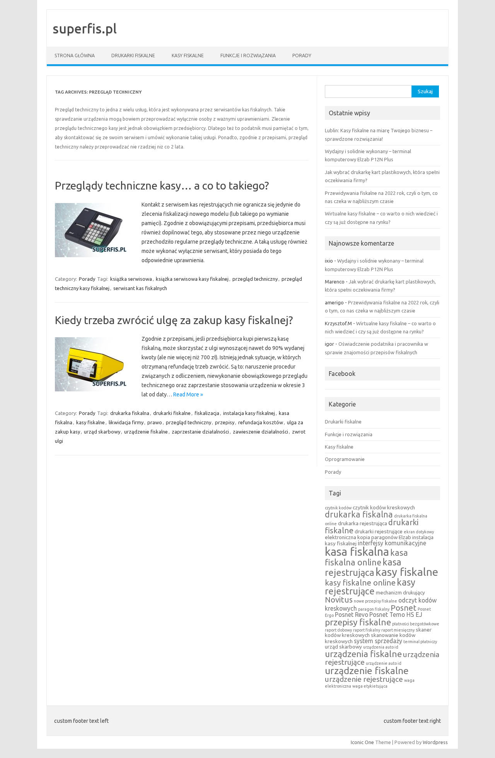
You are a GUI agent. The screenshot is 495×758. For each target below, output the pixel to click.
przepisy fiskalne (358, 622)
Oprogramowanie (345, 459)
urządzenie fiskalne (146, 431)
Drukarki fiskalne (133, 55)
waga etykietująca (369, 686)
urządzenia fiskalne (363, 654)
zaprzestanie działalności (200, 431)
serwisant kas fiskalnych (140, 288)
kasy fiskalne (90, 422)
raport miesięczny (398, 630)
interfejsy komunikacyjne (392, 542)
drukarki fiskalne (172, 413)
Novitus (339, 599)
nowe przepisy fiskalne (375, 601)
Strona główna (75, 55)
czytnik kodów (338, 507)
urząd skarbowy (102, 431)
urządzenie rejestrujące (364, 679)
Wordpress (435, 742)
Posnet (403, 607)
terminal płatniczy (420, 641)
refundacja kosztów (260, 422)
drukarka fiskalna (129, 413)
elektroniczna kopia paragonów (361, 537)
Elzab (405, 537)
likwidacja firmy (126, 422)
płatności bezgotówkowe (415, 623)
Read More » (188, 394)
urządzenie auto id (383, 663)
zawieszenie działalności (260, 431)
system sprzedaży (378, 640)
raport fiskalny (366, 630)
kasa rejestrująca (363, 567)
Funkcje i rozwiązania (248, 55)
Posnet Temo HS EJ (395, 614)
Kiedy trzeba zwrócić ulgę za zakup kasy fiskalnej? (174, 320)
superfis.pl (85, 28)
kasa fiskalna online (366, 557)
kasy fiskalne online (360, 582)
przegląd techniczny (255, 279)
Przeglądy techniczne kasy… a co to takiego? (162, 185)
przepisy (224, 422)
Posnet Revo (351, 614)
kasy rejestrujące (370, 586)
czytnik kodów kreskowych (384, 507)
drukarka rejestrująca (362, 523)
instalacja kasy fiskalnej (249, 413)
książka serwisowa (131, 279)
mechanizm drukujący (400, 592)
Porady (301, 55)
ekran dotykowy (419, 531)
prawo (154, 422)
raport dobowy (338, 630)
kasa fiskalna (357, 551)
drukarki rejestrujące (379, 531)
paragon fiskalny (373, 609)
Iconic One (362, 742)
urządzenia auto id (380, 647)
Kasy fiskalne (188, 55)
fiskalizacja (207, 413)
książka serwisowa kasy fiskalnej (192, 279)
